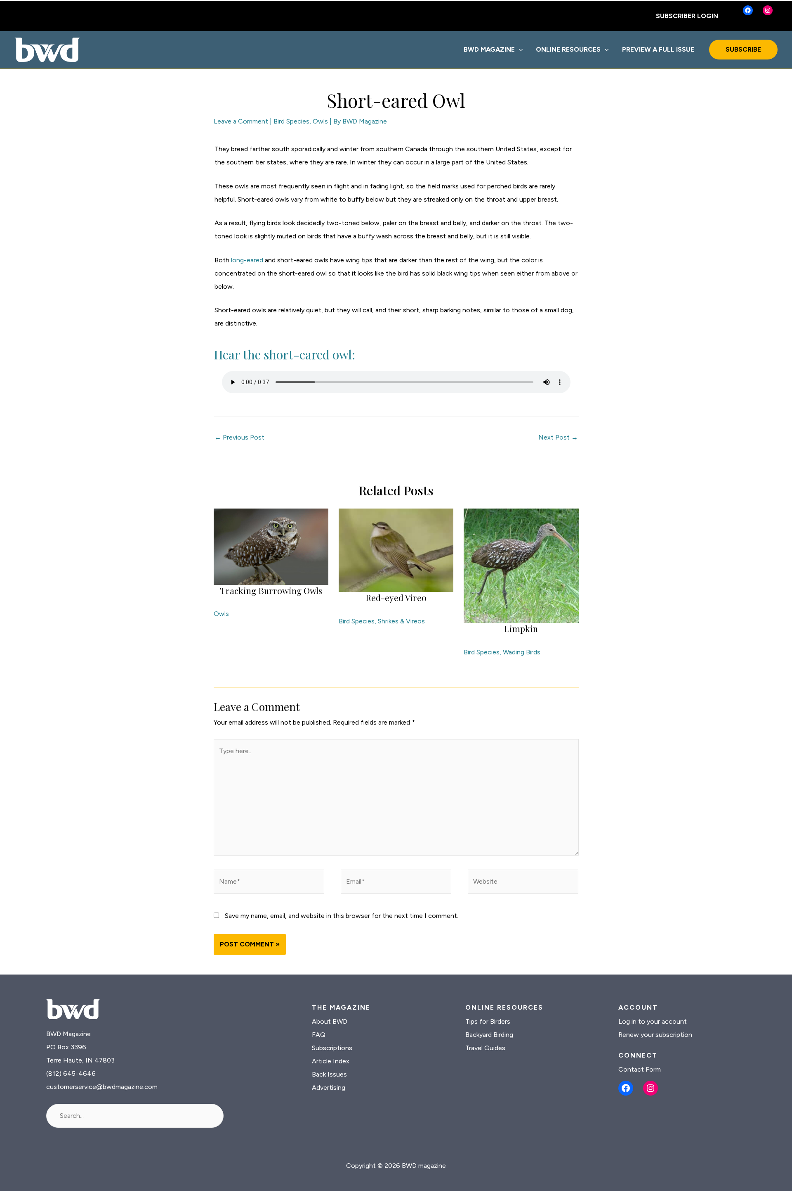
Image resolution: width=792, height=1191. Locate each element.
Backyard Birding (489, 1035)
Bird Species (291, 121)
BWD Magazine (489, 49)
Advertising (328, 1087)
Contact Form (639, 1069)
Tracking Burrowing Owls (271, 590)
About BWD (329, 1021)
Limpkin (521, 628)
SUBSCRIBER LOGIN (687, 16)
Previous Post (239, 437)
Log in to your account (652, 1021)
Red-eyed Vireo (396, 597)
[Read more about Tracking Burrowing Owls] (271, 546)
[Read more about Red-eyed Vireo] (396, 550)
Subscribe (743, 49)
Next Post (558, 437)
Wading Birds (521, 652)
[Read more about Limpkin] (521, 565)
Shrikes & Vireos (401, 621)
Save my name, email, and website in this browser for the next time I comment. (341, 916)
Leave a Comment (241, 121)
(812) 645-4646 (71, 1073)
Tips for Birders (487, 1021)
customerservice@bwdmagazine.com (102, 1087)
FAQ (318, 1035)
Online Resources (568, 49)
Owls (320, 121)
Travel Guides (485, 1048)
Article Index (330, 1061)
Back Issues (329, 1074)
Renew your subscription (655, 1035)
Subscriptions (332, 1048)
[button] (519, 49)
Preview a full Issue (658, 49)
